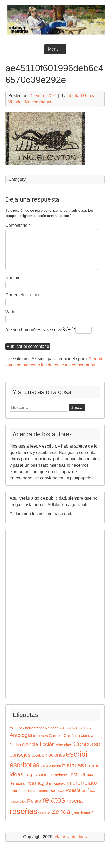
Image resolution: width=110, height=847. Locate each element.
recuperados (18, 801)
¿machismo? (82, 813)
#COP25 (17, 728)
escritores (25, 765)
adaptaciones (75, 727)
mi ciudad (57, 783)
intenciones (58, 775)
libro (90, 775)
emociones (53, 755)
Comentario (17, 225)
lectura (77, 774)
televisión (44, 813)
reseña (74, 801)
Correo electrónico (22, 295)
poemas (57, 790)
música (29, 791)
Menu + (55, 49)
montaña (16, 791)
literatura (17, 783)
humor (92, 765)
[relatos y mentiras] (55, 35)
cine (59, 745)
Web (9, 312)
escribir (77, 754)
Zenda (61, 811)
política (88, 790)
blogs (44, 735)
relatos (53, 799)
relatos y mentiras (70, 837)
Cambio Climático (64, 735)
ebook (36, 755)
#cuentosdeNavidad (42, 728)
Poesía (73, 790)
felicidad (46, 766)
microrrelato (81, 782)
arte (36, 736)
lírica (30, 783)
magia (41, 783)
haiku (56, 766)
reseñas (23, 811)
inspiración (36, 774)
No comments (38, 102)
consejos (20, 755)
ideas (16, 774)
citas (68, 744)
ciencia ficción (38, 744)
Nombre (13, 278)
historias (73, 765)
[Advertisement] (26, 613)
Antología (21, 735)
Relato (34, 801)
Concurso (86, 744)
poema (42, 791)
